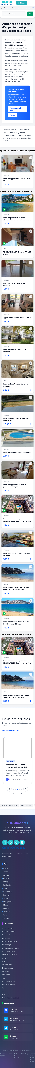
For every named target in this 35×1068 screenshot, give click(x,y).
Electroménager (8, 968)
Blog (26, 1054)
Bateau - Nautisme (8, 985)
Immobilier (10, 761)
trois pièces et (15, 138)
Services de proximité (9, 955)
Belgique (6, 875)
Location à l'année (8, 931)
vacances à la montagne (9, 805)
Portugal (6, 895)
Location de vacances (9, 935)
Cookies (10, 1054)
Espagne (6, 882)
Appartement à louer (15, 109)
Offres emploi (7, 945)
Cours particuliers (8, 951)
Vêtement (5, 971)
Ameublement (7, 965)
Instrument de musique (10, 998)
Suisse (5, 898)
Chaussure (6, 975)
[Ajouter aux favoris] (30, 157)
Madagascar (7, 902)
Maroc (5, 905)
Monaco (6, 908)
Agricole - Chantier (8, 981)
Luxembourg (7, 892)
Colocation (6, 938)
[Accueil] (1, 8)
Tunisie (5, 915)
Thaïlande (6, 912)
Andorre (6, 872)
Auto (4, 978)
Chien (4, 958)
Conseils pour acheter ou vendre (32, 1057)
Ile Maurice (7, 885)
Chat (4, 961)
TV (3, 988)
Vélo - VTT (5, 995)
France (5, 868)
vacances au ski (26, 805)
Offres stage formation (10, 948)
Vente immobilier (8, 928)
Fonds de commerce (9, 941)
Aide (22, 1054)
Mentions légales (3, 1054)
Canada (6, 878)
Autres (12, 115)
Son (3, 991)
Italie (5, 888)
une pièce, (23, 135)
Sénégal (6, 918)
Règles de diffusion (17, 1055)
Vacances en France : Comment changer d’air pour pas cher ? (17, 767)
